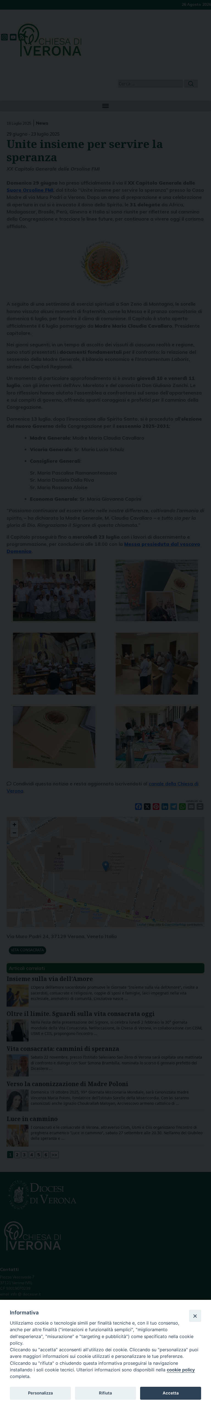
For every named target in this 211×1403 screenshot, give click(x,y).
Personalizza (40, 1393)
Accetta (171, 1393)
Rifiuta (105, 1393)
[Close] (195, 1316)
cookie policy (181, 1369)
